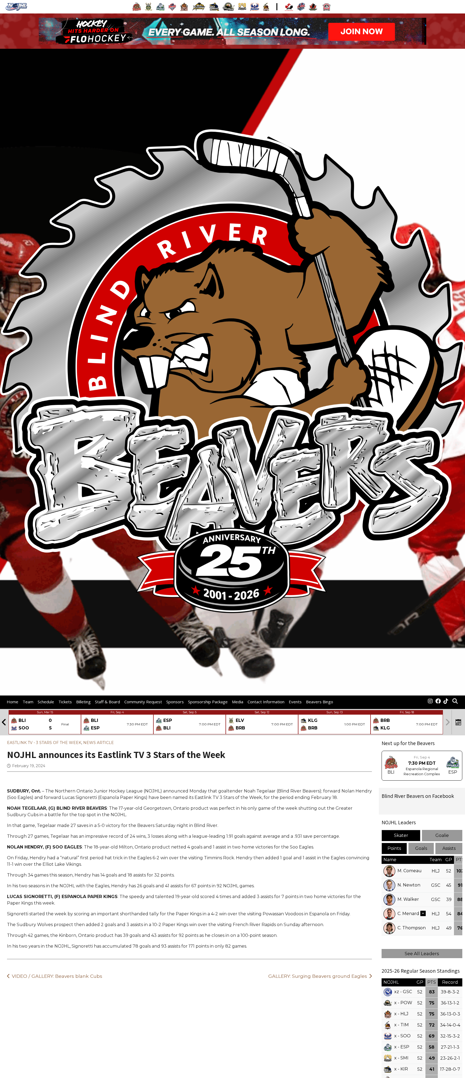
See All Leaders (422, 953)
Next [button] (447, 722)
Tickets (65, 701)
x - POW (403, 1002)
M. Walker (408, 899)
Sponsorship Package (208, 701)
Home (12, 701)
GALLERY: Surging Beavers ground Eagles (317, 976)
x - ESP (401, 1046)
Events (295, 701)
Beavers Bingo (319, 701)
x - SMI (401, 1057)
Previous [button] (4, 722)
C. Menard (408, 913)
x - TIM (401, 1024)
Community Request (143, 701)
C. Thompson (411, 927)
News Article (98, 742)
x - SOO (402, 1035)
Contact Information (266, 701)
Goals (421, 848)
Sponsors (175, 701)
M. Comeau (409, 870)
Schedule (46, 701)
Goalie (442, 835)
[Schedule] (458, 722)
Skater (401, 835)
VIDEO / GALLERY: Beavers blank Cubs (57, 976)
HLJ (436, 871)
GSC (435, 885)
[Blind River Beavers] (430, 702)
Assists (449, 848)
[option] (45, 722)
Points (394, 848)
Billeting (83, 701)
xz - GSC (403, 991)
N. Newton (408, 885)
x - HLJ (401, 1013)
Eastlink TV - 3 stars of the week (44, 742)
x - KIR (401, 1069)
